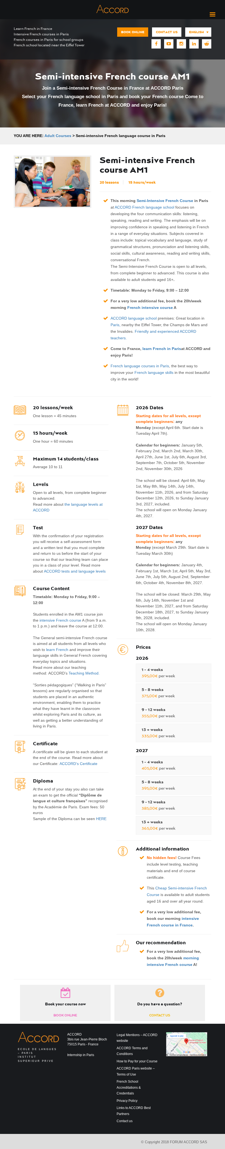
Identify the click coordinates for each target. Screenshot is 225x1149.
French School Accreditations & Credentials (129, 1087)
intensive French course (60, 620)
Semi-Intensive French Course (165, 200)
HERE (101, 819)
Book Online (132, 32)
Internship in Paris (80, 1055)
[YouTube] (168, 44)
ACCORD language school (134, 318)
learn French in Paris (161, 348)
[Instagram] (181, 44)
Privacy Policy (127, 1101)
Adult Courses (57, 135)
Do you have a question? (159, 1004)
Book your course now (65, 1004)
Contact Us (159, 1015)
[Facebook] (156, 44)
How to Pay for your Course (137, 1061)
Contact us (167, 32)
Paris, (115, 325)
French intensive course (150, 307)
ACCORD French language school (144, 207)
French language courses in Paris (140, 366)
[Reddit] (206, 44)
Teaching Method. (84, 673)
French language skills (153, 372)
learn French (57, 649)
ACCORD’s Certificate (78, 763)
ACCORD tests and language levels (75, 571)
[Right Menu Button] (212, 14)
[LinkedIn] (194, 44)
